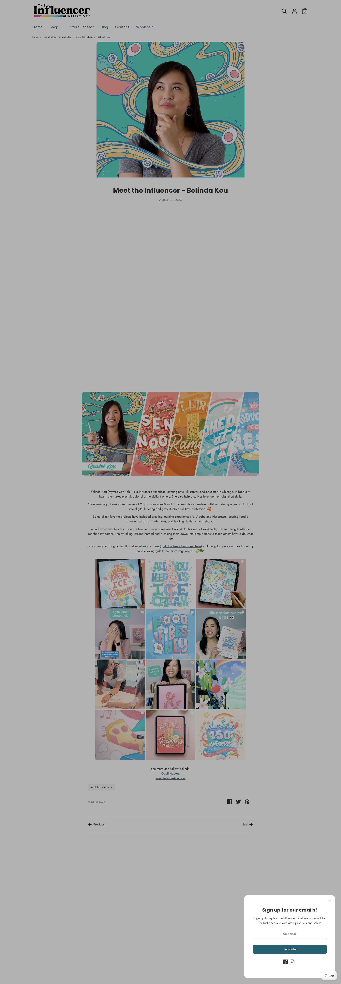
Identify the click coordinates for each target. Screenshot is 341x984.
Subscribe (289, 949)
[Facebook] (285, 962)
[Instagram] (292, 962)
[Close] (330, 900)
